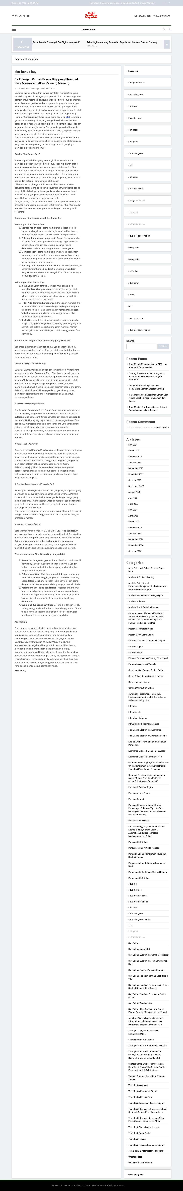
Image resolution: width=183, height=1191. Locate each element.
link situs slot (134, 118)
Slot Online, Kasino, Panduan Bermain (146, 970)
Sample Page (88, 29)
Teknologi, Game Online (139, 1133)
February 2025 (135, 527)
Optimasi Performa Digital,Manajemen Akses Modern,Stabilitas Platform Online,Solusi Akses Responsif (146, 778)
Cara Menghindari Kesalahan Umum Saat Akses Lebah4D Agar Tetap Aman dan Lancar (113, 3)
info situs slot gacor (138, 718)
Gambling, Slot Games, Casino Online (146, 670)
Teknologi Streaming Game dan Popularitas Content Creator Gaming (98, 42)
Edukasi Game (135, 652)
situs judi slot (134, 890)
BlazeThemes (116, 1185)
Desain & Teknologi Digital (141, 628)
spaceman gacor (136, 318)
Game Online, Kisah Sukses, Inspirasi (146, 676)
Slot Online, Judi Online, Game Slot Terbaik (148, 955)
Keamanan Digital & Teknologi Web (145, 756)
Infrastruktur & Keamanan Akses (143, 724)
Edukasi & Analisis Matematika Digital (146, 640)
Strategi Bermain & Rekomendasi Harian (147, 1045)
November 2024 (135, 545)
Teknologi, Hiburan (137, 1139)
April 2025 (133, 516)
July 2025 (132, 498)
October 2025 (134, 480)
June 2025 (133, 504)
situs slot (132, 106)
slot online (133, 271)
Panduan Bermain (136, 799)
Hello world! (163, 427)
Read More (19, 670)
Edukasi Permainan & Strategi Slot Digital (148, 658)
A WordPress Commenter (141, 427)
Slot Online (133, 943)
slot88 (131, 294)
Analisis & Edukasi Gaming (141, 577)
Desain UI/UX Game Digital (141, 634)
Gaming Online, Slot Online (141, 688)
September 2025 (136, 486)
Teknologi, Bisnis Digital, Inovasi (143, 1127)
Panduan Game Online (138, 820)
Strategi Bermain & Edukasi (141, 1039)
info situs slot (135, 712)
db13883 (21, 88)
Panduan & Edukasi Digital (140, 787)
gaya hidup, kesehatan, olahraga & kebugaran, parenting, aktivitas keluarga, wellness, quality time (147, 697)
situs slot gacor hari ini (139, 236)
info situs (132, 706)
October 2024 (134, 551)
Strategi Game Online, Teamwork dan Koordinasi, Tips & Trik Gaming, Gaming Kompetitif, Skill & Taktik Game (147, 1067)
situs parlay (133, 283)
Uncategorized (135, 1157)
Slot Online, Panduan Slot (140, 1003)
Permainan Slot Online (139, 878)
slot (130, 165)
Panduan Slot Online (138, 842)
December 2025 (135, 468)
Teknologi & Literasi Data (140, 1097)
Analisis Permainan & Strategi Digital (145, 595)
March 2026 (134, 450)
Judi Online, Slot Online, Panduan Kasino (147, 735)
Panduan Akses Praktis (139, 793)
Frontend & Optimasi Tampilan (142, 664)
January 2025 (134, 533)
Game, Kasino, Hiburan (139, 682)
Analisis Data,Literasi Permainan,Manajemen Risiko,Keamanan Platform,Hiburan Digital (147, 586)
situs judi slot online (138, 901)
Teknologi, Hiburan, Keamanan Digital (146, 1145)
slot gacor (133, 130)
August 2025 (134, 492)
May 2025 (133, 510)
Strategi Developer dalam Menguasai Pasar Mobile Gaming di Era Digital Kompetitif (146, 376)
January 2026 (134, 462)
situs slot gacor (135, 94)
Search (130, 340)
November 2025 (135, 474)
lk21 (130, 306)
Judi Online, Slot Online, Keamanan (144, 730)
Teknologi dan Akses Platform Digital (146, 1103)
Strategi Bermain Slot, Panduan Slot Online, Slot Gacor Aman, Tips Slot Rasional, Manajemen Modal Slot (145, 1054)
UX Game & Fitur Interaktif (140, 1162)
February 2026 (135, 456)
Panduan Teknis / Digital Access (143, 848)
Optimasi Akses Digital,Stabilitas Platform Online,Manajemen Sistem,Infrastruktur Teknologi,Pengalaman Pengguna (148, 765)
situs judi (132, 884)
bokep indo (133, 247)
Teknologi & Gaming (138, 1085)
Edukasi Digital (135, 646)
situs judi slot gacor (137, 895)
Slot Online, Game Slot (139, 949)
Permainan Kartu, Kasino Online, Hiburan (147, 872)
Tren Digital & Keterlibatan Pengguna (145, 1151)
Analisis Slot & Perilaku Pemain (143, 607)
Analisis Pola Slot (136, 601)
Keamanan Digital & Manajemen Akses (146, 751)
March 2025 (134, 521)
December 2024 (135, 539)
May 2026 (133, 445)
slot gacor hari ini (136, 82)
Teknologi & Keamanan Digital (142, 1091)
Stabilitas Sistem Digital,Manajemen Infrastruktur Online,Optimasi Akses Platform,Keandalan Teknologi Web (145, 1021)
